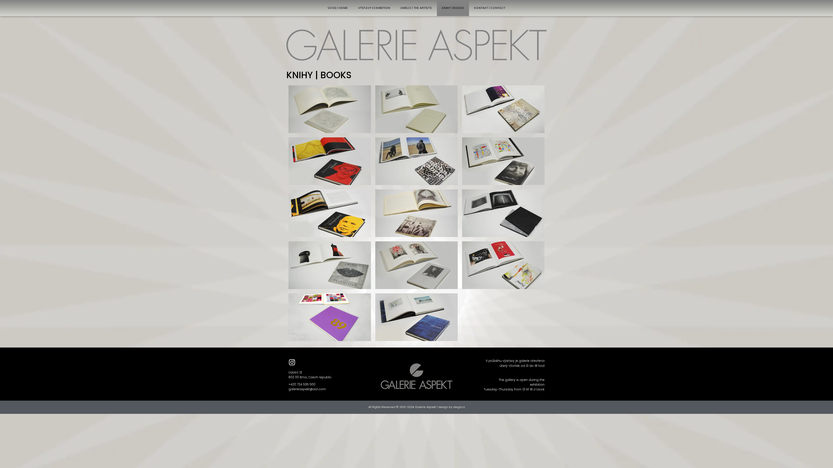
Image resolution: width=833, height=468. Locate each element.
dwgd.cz (459, 407)
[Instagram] (292, 362)
